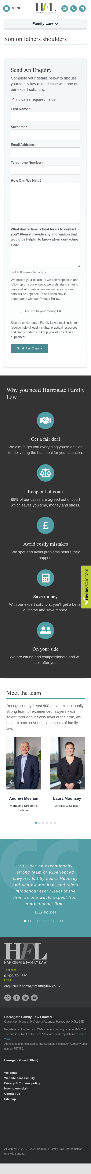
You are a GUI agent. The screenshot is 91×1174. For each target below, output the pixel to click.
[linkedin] (25, 997)
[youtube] (34, 997)
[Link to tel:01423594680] (73, 8)
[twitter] (7, 997)
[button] (36, 823)
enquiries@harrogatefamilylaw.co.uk (32, 985)
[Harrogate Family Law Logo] (45, 5)
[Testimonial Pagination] (25, 921)
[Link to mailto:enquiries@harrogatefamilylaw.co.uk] (64, 8)
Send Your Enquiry (29, 348)
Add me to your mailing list (43, 311)
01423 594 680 (15, 975)
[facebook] (16, 997)
